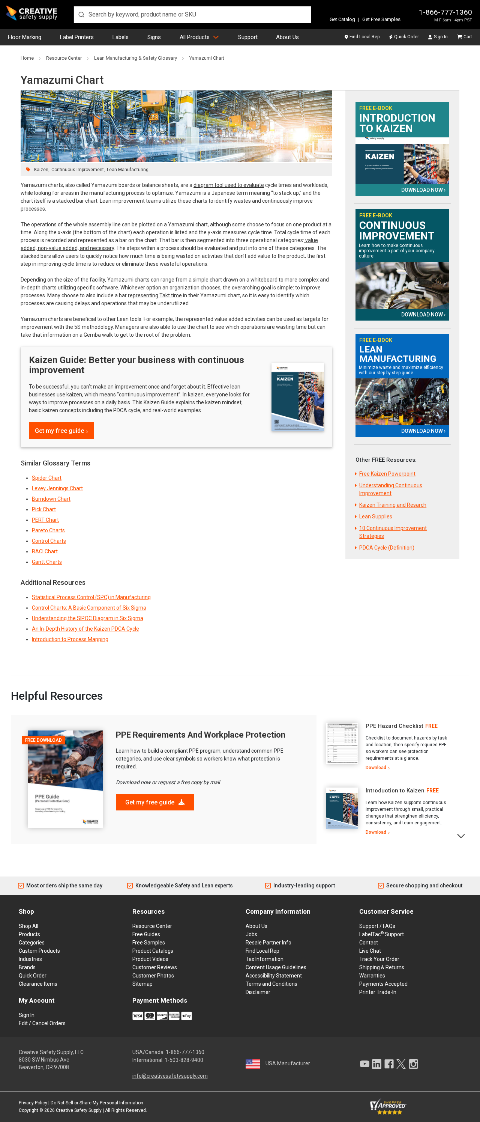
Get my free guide (59, 430)
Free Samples (148, 943)
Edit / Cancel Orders (42, 1023)
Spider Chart (47, 478)
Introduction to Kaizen (397, 123)
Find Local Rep (365, 36)
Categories (32, 943)
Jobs (251, 934)
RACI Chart (45, 551)
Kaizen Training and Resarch (392, 505)
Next (461, 835)
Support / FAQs (377, 926)
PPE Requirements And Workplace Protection (200, 734)
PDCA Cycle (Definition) (386, 548)
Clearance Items (38, 984)
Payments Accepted (383, 984)
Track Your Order (379, 959)
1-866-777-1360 (445, 12)
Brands (27, 967)
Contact (368, 943)
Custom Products (39, 951)
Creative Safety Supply (79, 1110)
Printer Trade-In (377, 992)
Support (248, 37)
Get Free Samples (381, 19)
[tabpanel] (387, 747)
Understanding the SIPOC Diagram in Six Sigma (87, 618)
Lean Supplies (375, 517)
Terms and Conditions (271, 984)
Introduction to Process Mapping (70, 639)
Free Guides (146, 934)
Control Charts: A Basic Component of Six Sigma (89, 608)
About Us (287, 37)
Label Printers (77, 37)
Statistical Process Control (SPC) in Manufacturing (91, 597)
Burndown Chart (51, 499)
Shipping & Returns (381, 967)
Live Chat (370, 951)
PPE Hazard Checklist (394, 726)
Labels (120, 37)
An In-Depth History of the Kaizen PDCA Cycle (85, 629)
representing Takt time (155, 295)
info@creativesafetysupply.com (170, 1076)
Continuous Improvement (77, 169)
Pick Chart (44, 509)
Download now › (423, 190)
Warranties (372, 976)
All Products (195, 37)
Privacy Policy (33, 1102)
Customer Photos (153, 976)
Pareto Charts (48, 530)
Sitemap (142, 984)
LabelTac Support (381, 934)
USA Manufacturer (288, 1063)
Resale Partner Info (268, 943)
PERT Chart (45, 520)
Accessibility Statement (274, 976)
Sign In (441, 36)
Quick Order (406, 36)
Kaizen (41, 169)
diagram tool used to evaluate (229, 185)
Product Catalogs (152, 951)
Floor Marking (24, 37)
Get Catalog (342, 19)
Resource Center (152, 926)
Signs (154, 37)
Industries (30, 959)
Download (376, 767)
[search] (192, 14)
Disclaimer (258, 992)
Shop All (28, 926)
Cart (468, 36)
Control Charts (49, 541)
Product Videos (150, 959)
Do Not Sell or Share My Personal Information (97, 1102)
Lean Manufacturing (127, 169)
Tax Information (265, 959)
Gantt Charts (47, 562)
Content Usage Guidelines (276, 967)
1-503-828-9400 (184, 1060)
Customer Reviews (154, 967)
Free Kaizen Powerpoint (387, 474)
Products (29, 934)
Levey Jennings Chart (57, 488)
